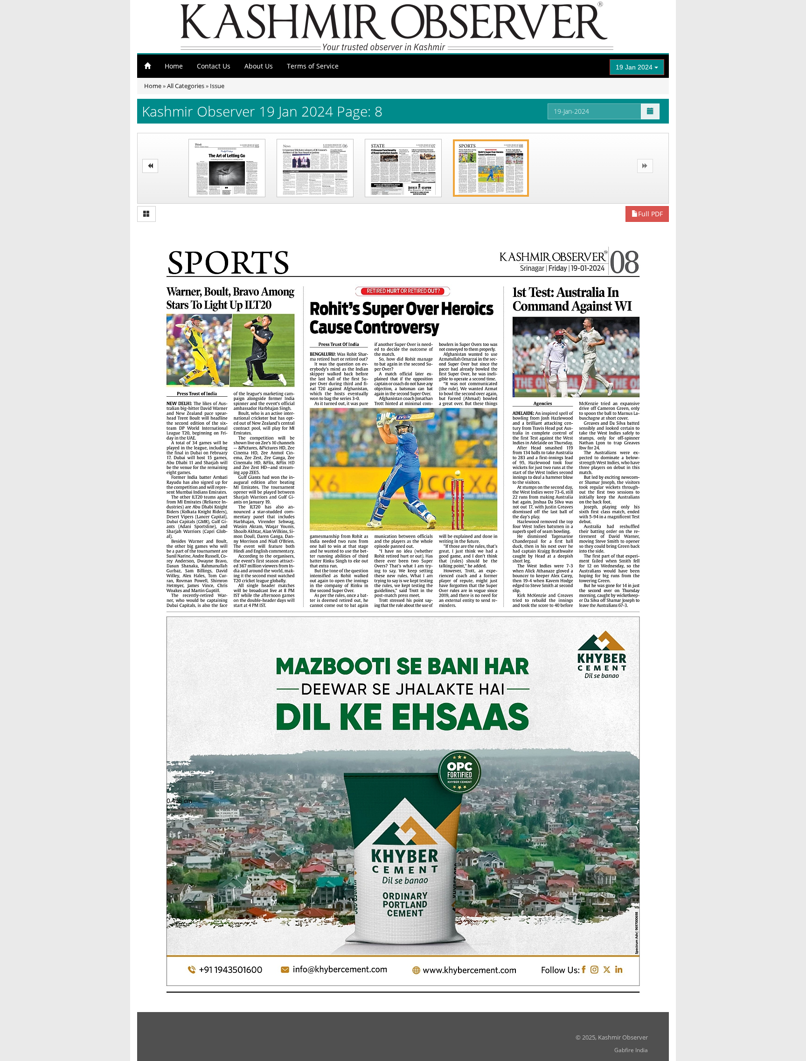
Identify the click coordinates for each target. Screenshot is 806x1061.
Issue (217, 86)
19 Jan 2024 (635, 67)
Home (174, 66)
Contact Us (213, 66)
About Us (258, 66)
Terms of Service (313, 66)
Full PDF (650, 213)
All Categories (185, 86)
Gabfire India (631, 1050)
